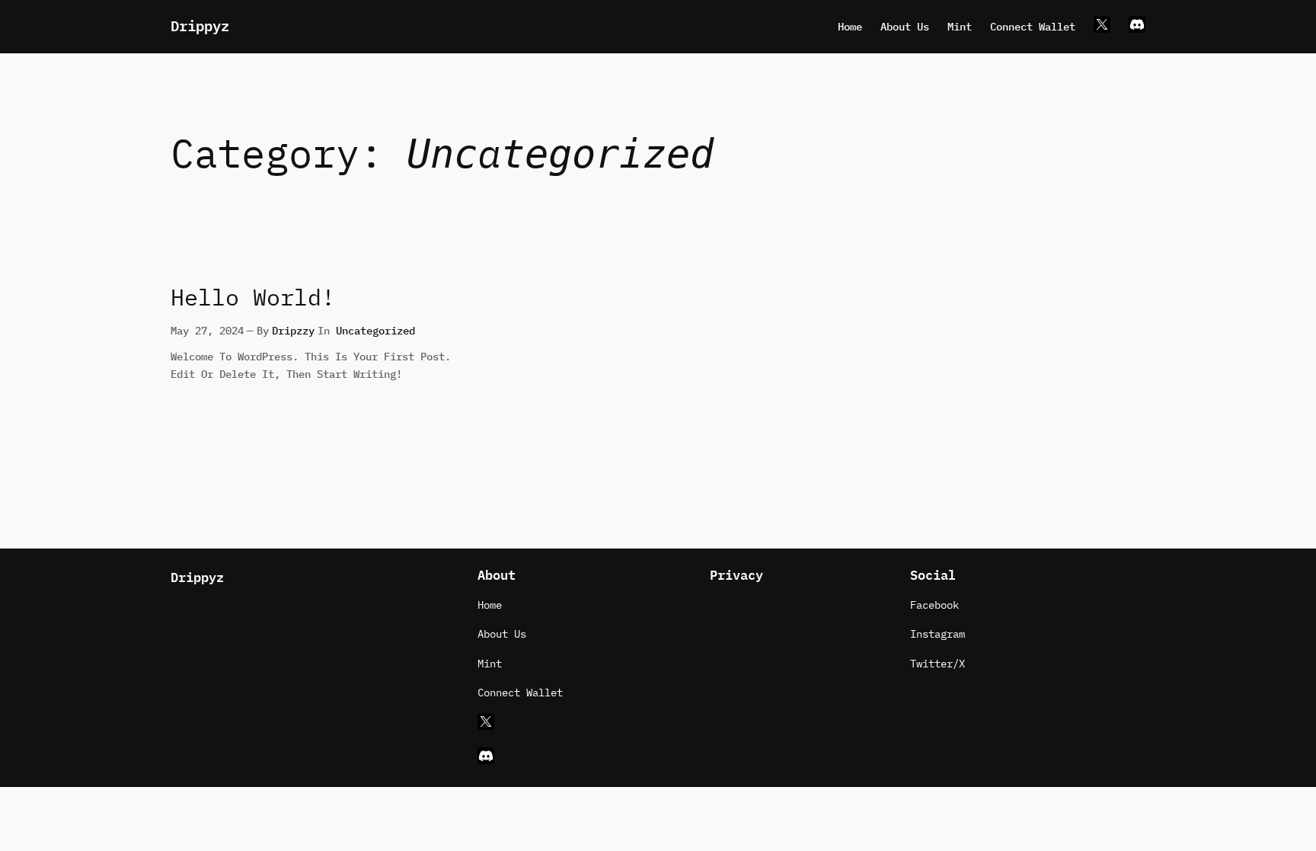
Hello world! (253, 298)
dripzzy (293, 330)
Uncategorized (375, 330)
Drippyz (200, 25)
